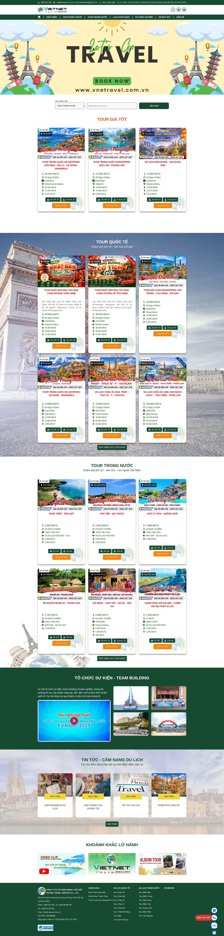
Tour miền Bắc (145, 892)
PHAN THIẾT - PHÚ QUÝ (61, 513)
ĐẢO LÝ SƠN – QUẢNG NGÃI (162, 513)
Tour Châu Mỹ (119, 896)
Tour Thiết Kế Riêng (122, 912)
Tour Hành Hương (121, 920)
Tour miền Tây (145, 904)
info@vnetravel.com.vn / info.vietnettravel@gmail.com (77, 2)
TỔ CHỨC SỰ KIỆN (144, 17)
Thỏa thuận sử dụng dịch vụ (100, 900)
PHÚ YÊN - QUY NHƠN (112, 513)
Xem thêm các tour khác (112, 447)
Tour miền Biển (145, 912)
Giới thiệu (51, 17)
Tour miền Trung (145, 896)
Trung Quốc (47, 134)
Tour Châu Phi (119, 908)
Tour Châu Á (98, 134)
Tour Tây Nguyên (146, 916)
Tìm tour (154, 106)
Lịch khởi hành (121, 17)
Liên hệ (180, 17)
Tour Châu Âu (119, 892)
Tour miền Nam (145, 900)
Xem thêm (55, 796)
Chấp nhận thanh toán (98, 896)
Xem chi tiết (61, 206)
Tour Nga (117, 916)
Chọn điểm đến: (61, 101)
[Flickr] (178, 10)
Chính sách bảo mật (96, 892)
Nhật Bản (148, 134)
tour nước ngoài (72, 17)
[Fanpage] (173, 10)
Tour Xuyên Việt (145, 908)
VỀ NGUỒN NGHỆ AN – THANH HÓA (61, 603)
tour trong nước (97, 17)
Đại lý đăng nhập (108, 2)
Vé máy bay (165, 17)
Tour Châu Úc (119, 900)
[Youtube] (184, 10)
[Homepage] (40, 16)
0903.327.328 (46, 2)
